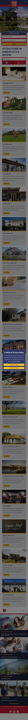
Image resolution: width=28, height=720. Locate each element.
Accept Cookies (14, 364)
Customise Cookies (14, 368)
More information (16, 361)
